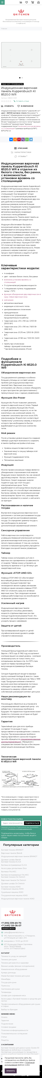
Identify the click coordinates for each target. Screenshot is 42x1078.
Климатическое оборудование (14, 969)
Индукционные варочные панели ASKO (17, 899)
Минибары (5, 979)
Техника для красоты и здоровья (14, 963)
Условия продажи (8, 1027)
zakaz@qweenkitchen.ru (14, 932)
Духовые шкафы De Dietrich (13, 883)
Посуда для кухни (8, 982)
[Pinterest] (19, 139)
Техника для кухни (9, 960)
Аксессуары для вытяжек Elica (13, 868)
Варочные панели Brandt (11, 853)
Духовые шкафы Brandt (11, 860)
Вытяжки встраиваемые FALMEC (15, 875)
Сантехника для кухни (10, 989)
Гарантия (5, 1020)
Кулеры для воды (8, 973)
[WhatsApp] (27, 139)
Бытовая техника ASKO (11, 887)
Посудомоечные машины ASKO (14, 895)
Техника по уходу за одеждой (13, 956)
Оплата (4, 1017)
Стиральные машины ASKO (12, 889)
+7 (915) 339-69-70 (11, 923)
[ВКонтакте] (11, 139)
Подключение (7, 1024)
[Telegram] (31, 139)
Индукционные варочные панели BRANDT (19, 856)
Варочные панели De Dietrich (13, 880)
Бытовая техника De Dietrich (13, 877)
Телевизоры (6, 992)
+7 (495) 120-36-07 (11, 925)
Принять (10, 1071)
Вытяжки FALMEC (8, 872)
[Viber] (23, 139)
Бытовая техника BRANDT (12, 850)
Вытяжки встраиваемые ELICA (14, 865)
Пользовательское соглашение (14, 1034)
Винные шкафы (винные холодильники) (17, 966)
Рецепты (5, 1040)
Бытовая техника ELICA (11, 862)
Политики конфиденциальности (20, 829)
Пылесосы (5, 986)
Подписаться (32, 823)
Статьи (4, 1037)
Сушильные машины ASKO (12, 892)
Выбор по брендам (9, 1010)
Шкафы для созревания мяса (13, 995)
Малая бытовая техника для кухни (15, 976)
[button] (19, 77)
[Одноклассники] (15, 139)
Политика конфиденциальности (14, 1030)
